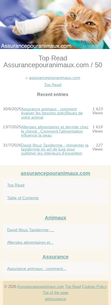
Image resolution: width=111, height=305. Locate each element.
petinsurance (55, 299)
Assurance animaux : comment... (36, 268)
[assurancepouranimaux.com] (55, 24)
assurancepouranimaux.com (54, 77)
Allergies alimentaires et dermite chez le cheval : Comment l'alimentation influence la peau (55, 131)
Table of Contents (23, 198)
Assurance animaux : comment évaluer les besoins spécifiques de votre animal (52, 113)
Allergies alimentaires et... (30, 242)
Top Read (52, 84)
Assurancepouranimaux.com (40, 286)
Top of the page (55, 292)
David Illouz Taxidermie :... (30, 229)
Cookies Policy (94, 286)
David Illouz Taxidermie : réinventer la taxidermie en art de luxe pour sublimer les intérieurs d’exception (55, 149)
